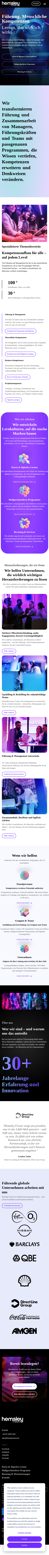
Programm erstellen (23, 514)
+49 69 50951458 (8, 1434)
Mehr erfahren (9, 651)
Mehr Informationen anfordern (24, 1394)
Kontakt (36, 3)
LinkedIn (5, 1455)
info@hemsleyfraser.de (10, 1438)
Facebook (5, 1449)
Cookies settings (24, 1533)
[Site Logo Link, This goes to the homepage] (11, 3)
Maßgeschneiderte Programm (16, 1470)
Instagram (5, 1452)
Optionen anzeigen (13, 400)
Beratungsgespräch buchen (23, 1386)
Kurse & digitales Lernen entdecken (24, 56)
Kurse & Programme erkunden (17, 377)
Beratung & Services (25, 72)
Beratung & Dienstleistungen (16, 1474)
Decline (24, 1545)
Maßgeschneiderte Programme (24, 64)
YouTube (5, 1458)
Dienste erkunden (23, 546)
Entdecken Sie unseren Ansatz (14, 774)
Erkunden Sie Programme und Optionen (20, 331)
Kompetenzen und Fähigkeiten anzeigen (20, 354)
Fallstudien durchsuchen (12, 1205)
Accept (24, 1539)
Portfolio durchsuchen (23, 482)
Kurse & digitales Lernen (14, 1466)
